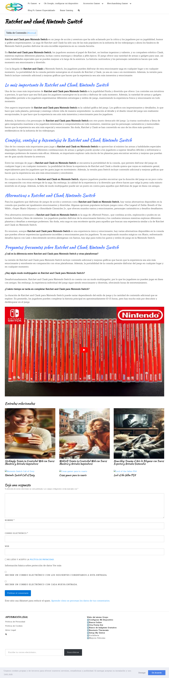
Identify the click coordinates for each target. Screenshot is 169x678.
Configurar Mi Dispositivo (101, 619)
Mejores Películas (97, 638)
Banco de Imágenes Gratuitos (103, 627)
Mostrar (31, 33)
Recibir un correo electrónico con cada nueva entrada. (41, 584)
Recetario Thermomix (99, 630)
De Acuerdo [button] (157, 672)
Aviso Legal (10, 630)
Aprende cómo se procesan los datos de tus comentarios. (80, 601)
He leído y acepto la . (30, 559)
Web (7, 546)
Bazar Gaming (66, 10)
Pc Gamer (32, 3)
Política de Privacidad (42, 559)
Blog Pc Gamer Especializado (41, 10)
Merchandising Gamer (117, 3)
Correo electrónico (16, 533)
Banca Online (95, 622)
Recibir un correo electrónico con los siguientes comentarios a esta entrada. (56, 575)
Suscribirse (73, 652)
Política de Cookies (14, 625)
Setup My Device (97, 632)
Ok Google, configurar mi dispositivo (61, 3)
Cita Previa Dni (96, 625)
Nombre (9, 520)
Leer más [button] (8, 674)
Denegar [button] (142, 672)
